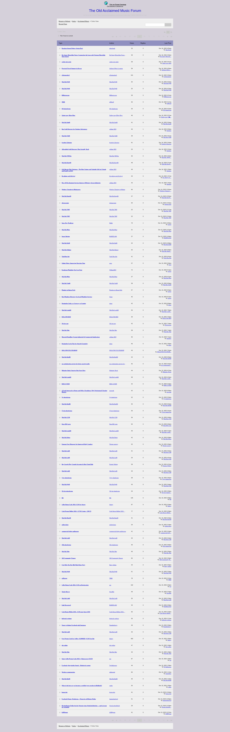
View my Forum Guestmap (117, 4)
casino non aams (166, 63)
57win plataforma (166, 412)
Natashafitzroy (167, 626)
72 (154, 36)
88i (170, 499)
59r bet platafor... (166, 492)
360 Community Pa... (165, 559)
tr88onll (169, 103)
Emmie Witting (167, 465)
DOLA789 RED (166, 318)
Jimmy (169, 506)
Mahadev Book (167, 372)
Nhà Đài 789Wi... (166, 157)
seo (170, 586)
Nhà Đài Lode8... (166, 311)
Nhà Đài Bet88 (167, 680)
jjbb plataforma (167, 546)
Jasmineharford (167, 700)
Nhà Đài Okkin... (166, 251)
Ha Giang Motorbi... (165, 56)
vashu (169, 687)
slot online (168, 646)
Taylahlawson (167, 667)
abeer (169, 305)
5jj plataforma (167, 398)
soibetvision (168, 526)
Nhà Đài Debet (167, 439)
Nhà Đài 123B (167, 419)
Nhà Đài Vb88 (167, 137)
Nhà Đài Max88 (166, 519)
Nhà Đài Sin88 (167, 124)
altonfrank (168, 50)
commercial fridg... (166, 533)
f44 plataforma (167, 110)
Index (74, 21)
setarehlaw (168, 673)
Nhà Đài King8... (166, 164)
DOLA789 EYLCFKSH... (164, 352)
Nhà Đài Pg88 (167, 83)
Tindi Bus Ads (167, 258)
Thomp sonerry (167, 445)
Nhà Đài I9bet (167, 231)
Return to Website (64, 21)
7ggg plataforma (166, 479)
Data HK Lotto (167, 425)
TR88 (169, 579)
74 (163, 36)
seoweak (169, 392)
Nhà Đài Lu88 (167, 452)
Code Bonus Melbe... (165, 512)
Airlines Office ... (166, 70)
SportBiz (169, 593)
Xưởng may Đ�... (166, 117)
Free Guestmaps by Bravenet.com (115, 6)
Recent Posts (63, 24)
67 (130, 36)
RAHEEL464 (167, 238)
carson (169, 224)
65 (120, 36)
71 (149, 36)
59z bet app (168, 325)
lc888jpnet (168, 714)
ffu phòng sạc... (167, 177)
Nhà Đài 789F (167, 211)
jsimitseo (169, 130)
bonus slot (168, 693)
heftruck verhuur (166, 620)
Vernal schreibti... (166, 707)
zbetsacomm (167, 204)
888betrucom (167, 96)
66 (125, 36)
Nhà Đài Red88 (167, 358)
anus (170, 264)
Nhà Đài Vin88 (167, 284)
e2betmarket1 (167, 76)
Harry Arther (167, 566)
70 (144, 36)
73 (159, 36)
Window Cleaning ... (165, 191)
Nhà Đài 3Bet (167, 331)
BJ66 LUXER (167, 385)
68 (135, 36)
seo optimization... (166, 365)
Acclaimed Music (83, 21)
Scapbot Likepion (166, 144)
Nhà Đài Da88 (167, 244)
